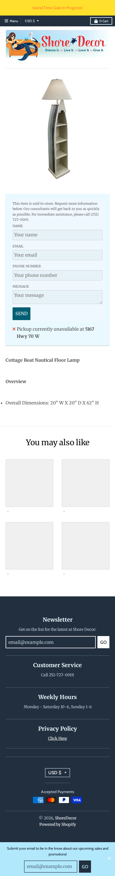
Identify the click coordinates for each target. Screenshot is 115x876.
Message (21, 286)
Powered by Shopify (57, 824)
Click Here (57, 738)
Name (18, 226)
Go (85, 866)
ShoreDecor (65, 818)
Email (18, 246)
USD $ (30, 21)
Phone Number (27, 266)
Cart (103, 21)
